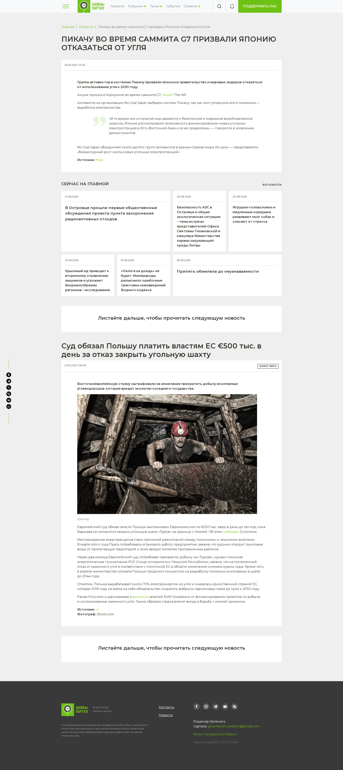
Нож (99, 160)
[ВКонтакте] (8, 400)
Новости (118, 6)
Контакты (166, 707)
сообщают (231, 532)
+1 (97, 609)
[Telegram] (8, 381)
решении (141, 597)
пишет (167, 95)
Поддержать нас (260, 6)
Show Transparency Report (215, 734)
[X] (8, 387)
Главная (67, 27)
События (173, 6)
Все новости (272, 184)
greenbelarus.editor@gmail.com (233, 726)
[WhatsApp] (9, 406)
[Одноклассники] (8, 374)
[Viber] (8, 393)
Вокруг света (268, 366)
